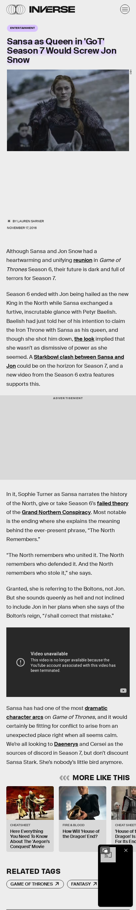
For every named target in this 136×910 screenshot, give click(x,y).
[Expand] (105, 850)
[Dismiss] (126, 850)
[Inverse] (52, 9)
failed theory (112, 503)
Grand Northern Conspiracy (56, 512)
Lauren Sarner (30, 221)
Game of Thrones (31, 884)
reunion (82, 260)
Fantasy (81, 884)
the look (84, 339)
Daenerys (66, 744)
